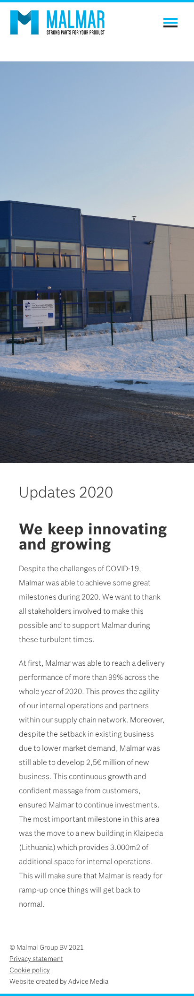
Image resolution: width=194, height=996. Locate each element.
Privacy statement (36, 958)
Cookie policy (29, 970)
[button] (170, 23)
